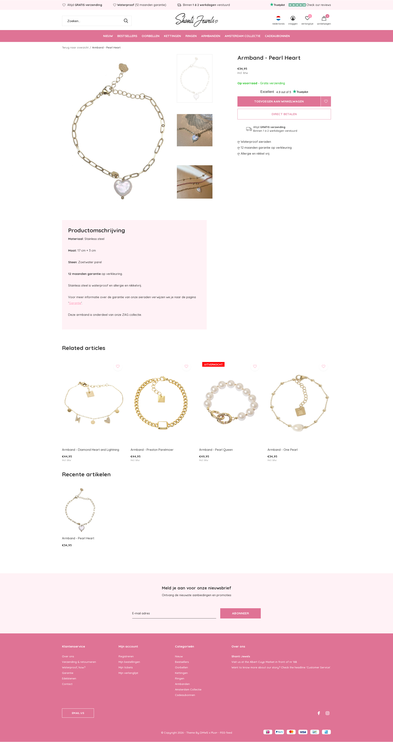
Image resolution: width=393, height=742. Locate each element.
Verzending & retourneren (79, 661)
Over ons (68, 656)
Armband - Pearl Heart (78, 538)
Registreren (126, 656)
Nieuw (108, 36)
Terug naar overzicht (75, 47)
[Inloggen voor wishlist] (326, 101)
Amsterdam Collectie (242, 36)
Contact (67, 684)
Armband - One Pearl (283, 450)
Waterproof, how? (73, 667)
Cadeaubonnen (277, 36)
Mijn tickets (126, 667)
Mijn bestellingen (129, 661)
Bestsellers (127, 36)
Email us (78, 713)
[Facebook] (319, 713)
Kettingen (172, 36)
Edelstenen (69, 678)
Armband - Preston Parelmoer (152, 450)
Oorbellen (150, 36)
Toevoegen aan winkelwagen (279, 101)
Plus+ (214, 732)
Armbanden (210, 36)
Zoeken (126, 21)
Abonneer (240, 613)
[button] (206, 78)
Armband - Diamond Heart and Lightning (90, 450)
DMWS (204, 732)
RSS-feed (226, 732)
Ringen (191, 36)
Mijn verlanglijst (128, 673)
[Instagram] (327, 713)
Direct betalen (284, 114)
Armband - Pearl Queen (216, 450)
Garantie (75, 303)
